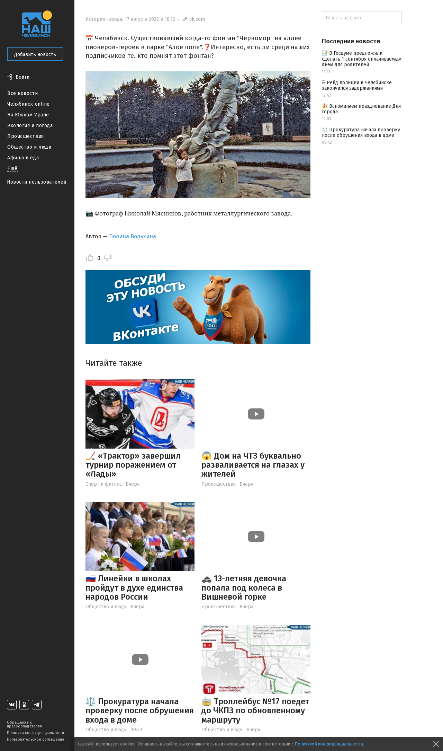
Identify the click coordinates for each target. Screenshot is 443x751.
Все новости (22, 93)
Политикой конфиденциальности (329, 743)
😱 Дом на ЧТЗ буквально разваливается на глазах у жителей (253, 465)
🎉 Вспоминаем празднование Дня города (361, 109)
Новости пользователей (36, 182)
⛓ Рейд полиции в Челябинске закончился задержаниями (357, 85)
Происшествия (25, 136)
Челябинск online (28, 104)
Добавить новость (35, 55)
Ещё (12, 168)
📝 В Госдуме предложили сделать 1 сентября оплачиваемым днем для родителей (361, 59)
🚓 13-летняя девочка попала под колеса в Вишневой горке (243, 588)
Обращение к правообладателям (24, 724)
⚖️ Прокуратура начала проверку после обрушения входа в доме (139, 711)
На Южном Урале (28, 115)
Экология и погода (30, 126)
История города (103, 19)
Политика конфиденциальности (35, 733)
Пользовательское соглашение (35, 739)
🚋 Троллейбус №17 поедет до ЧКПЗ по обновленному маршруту (255, 711)
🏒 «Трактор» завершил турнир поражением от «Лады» (133, 465)
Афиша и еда (23, 158)
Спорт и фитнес (103, 484)
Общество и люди (29, 147)
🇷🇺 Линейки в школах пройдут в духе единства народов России (134, 588)
